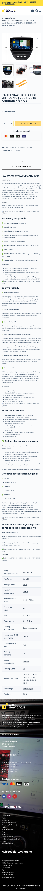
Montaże (5, 834)
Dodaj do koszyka (28, 123)
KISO (25, 694)
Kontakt (4, 841)
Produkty (5, 818)
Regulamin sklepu (7, 830)
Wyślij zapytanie (7, 843)
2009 (30, 677)
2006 (30, 674)
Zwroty (4, 827)
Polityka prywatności (9, 822)
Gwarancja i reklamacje (9, 825)
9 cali (25, 608)
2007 (35, 674)
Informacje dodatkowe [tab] (21, 167)
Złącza (4, 870)
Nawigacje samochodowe (10, 860)
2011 (24, 680)
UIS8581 (26, 579)
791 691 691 (9, 4)
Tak (24, 645)
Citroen (16, 150)
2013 (34, 680)
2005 (25, 674)
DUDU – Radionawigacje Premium (13, 863)
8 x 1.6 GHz (27, 621)
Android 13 (27, 572)
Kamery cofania (7, 865)
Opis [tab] (21, 161)
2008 (25, 677)
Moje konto (5, 820)
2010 (35, 677)
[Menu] (40, 11)
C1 (24, 669)
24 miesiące (28, 688)
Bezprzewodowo (30, 628)
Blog (3, 832)
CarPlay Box (6, 867)
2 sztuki (26, 636)
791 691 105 (31, 2)
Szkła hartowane (7, 875)
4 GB (25, 585)
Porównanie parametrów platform (13, 839)
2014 (25, 683)
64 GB (25, 591)
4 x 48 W (26, 615)
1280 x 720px (28, 600)
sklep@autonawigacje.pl (12, 2)
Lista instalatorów (7, 836)
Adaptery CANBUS (8, 872)
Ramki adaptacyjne (8, 877)
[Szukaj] (36, 10)
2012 (29, 680)
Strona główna (6, 815)
